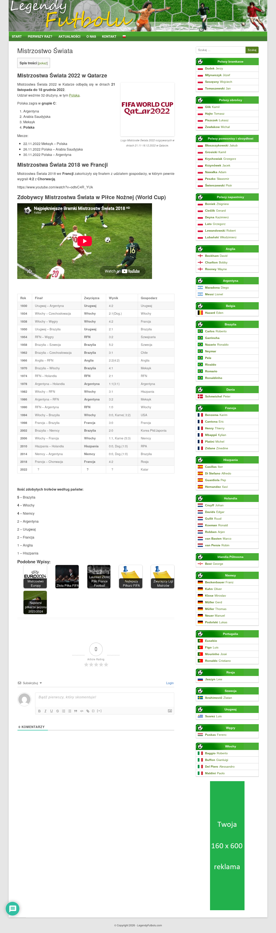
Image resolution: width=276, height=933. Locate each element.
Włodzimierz (221, 237)
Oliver (213, 589)
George (214, 563)
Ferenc (216, 734)
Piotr (218, 185)
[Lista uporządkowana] (64, 711)
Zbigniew (217, 204)
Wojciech (218, 81)
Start (17, 36)
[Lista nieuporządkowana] (70, 711)
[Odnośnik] (88, 711)
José (216, 654)
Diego (217, 287)
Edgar (214, 512)
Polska (74, 95)
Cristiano (218, 660)
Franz (219, 582)
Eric (214, 421)
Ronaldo (217, 344)
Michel (214, 441)
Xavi (216, 486)
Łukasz (217, 120)
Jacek (217, 165)
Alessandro (220, 766)
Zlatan (218, 697)
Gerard (215, 210)
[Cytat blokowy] (76, 711)
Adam (215, 172)
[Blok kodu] (82, 711)
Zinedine (216, 448)
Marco (218, 538)
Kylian (215, 435)
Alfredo (218, 473)
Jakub (221, 145)
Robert (220, 230)
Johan (214, 505)
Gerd (213, 602)
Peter (218, 396)
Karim (216, 415)
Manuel (215, 615)
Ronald (216, 525)
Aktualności (69, 36)
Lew (213, 679)
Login (169, 683)
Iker (214, 466)
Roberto (216, 331)
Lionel (214, 294)
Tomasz (214, 113)
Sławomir (217, 178)
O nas (91, 36)
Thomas (215, 609)
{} (93, 710)
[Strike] (58, 711)
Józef (217, 75)
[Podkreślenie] (52, 711)
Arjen (215, 532)
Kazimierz (217, 217)
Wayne (216, 269)
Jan (218, 88)
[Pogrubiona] (39, 711)
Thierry (214, 428)
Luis (211, 647)
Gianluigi (216, 760)
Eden (214, 312)
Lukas (216, 622)
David (216, 255)
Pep (215, 480)
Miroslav (215, 595)
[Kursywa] (45, 711)
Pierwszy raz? (40, 36)
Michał (217, 127)
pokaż (43, 63)
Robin (217, 545)
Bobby (216, 262)
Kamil (212, 107)
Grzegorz (220, 158)
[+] (99, 710)
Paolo (215, 773)
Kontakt (109, 36)
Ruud (213, 518)
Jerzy (214, 68)
